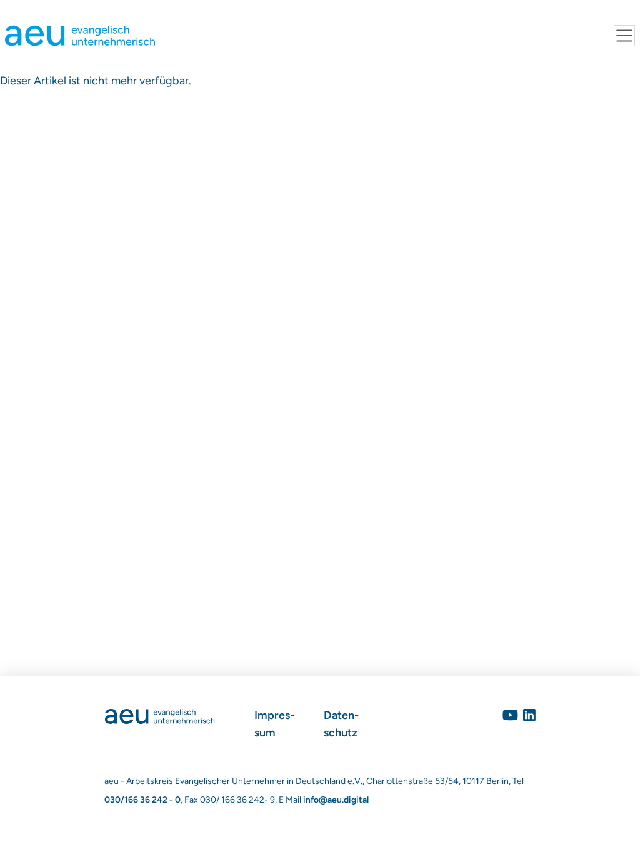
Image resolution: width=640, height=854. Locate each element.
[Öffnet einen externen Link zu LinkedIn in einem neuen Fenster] (529, 715)
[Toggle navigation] (624, 35)
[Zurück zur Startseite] (159, 715)
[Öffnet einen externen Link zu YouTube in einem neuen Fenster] (510, 715)
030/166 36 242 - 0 (142, 800)
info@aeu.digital (336, 800)
